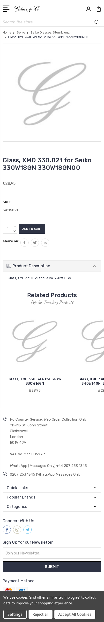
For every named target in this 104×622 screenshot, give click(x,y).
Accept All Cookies (74, 614)
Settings (14, 614)
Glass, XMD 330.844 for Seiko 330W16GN (35, 381)
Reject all (40, 614)
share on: (11, 241)
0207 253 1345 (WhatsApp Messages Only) (46, 474)
